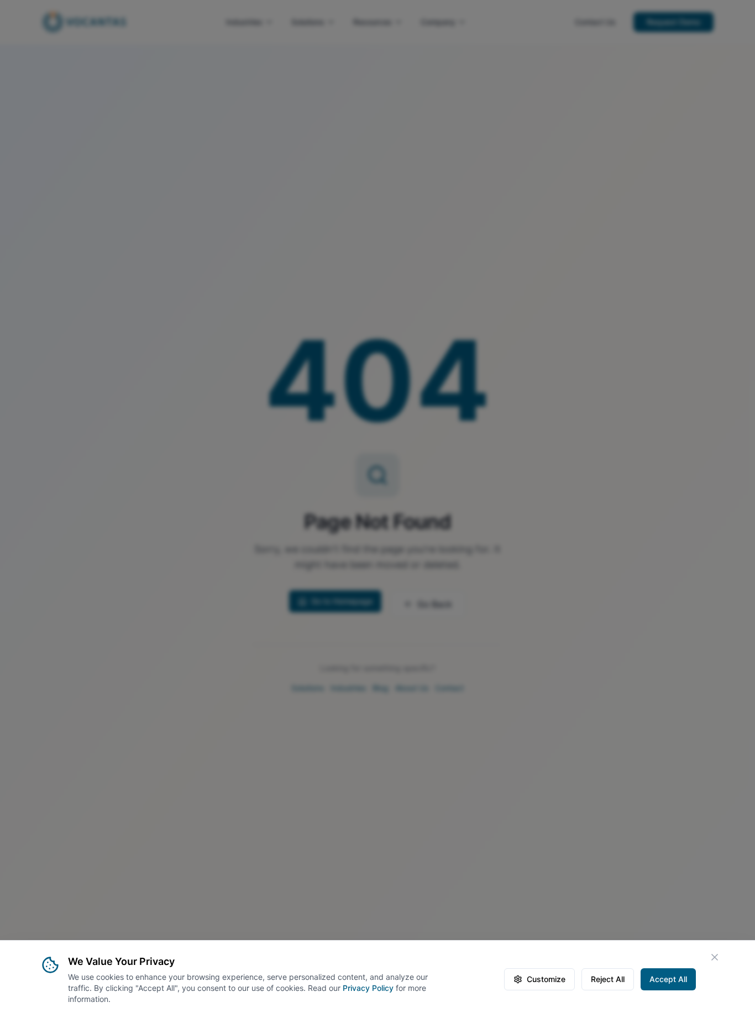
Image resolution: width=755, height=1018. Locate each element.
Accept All (668, 979)
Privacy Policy (368, 988)
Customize (546, 979)
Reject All (608, 979)
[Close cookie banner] (714, 957)
